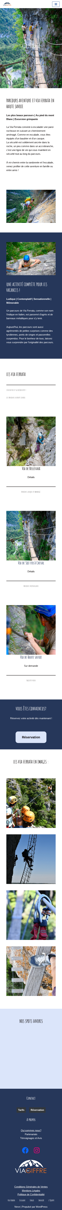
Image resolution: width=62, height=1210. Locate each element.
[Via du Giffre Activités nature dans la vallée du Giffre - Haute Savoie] (7, 4)
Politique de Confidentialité (31, 1194)
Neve (17, 1206)
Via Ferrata (11, 1200)
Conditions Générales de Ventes (31, 1186)
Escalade (22, 1200)
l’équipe (51, 1200)
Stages (32, 1200)
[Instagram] (37, 1150)
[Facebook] (25, 1150)
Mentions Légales (31, 1190)
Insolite (41, 1200)
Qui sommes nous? (31, 1130)
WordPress (42, 1206)
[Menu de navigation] (56, 4)
